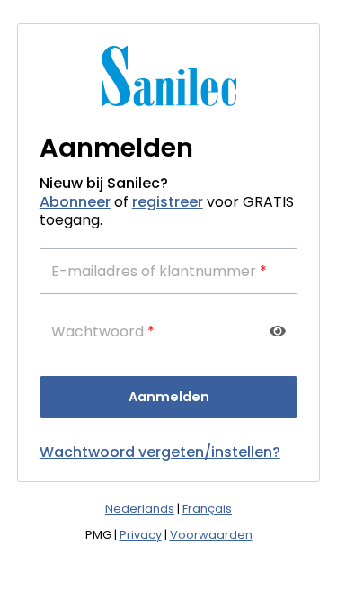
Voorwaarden (211, 534)
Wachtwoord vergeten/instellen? (160, 452)
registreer (167, 202)
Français (207, 508)
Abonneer (75, 202)
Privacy (141, 534)
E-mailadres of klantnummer (159, 271)
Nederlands (139, 508)
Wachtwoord (103, 332)
